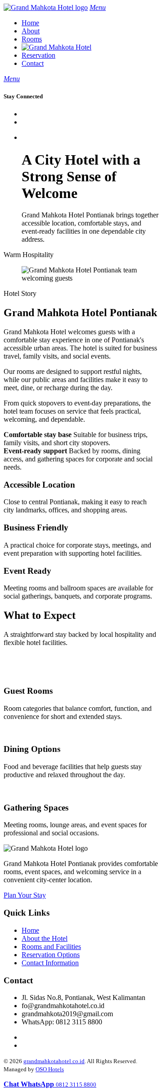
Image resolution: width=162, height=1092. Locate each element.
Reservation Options (51, 954)
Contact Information (50, 963)
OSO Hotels (50, 1069)
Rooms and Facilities (51, 946)
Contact (33, 63)
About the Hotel (45, 938)
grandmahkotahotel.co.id (54, 1061)
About (31, 31)
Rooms (32, 39)
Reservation (38, 55)
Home (30, 23)
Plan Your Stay (25, 895)
